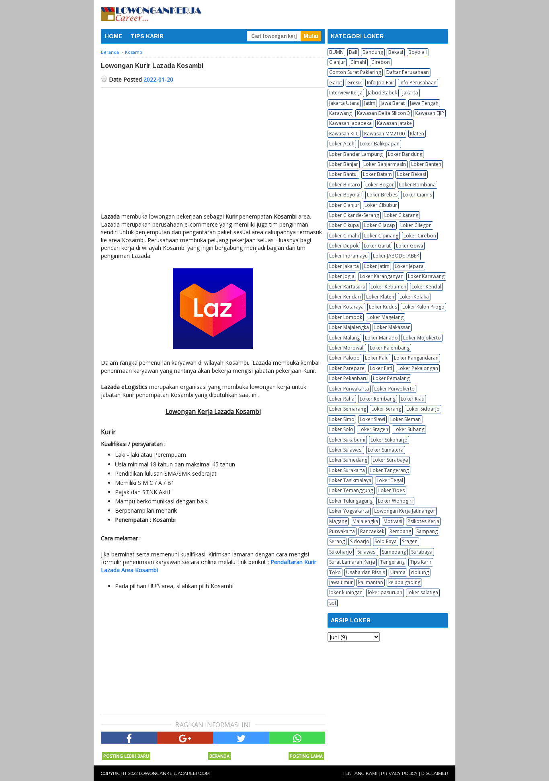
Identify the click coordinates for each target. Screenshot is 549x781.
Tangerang (392, 561)
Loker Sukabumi (347, 439)
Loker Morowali (347, 347)
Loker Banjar (343, 164)
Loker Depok (343, 245)
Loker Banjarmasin (384, 164)
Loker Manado (381, 337)
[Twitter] (241, 738)
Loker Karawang (426, 276)
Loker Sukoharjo (389, 439)
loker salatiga (423, 592)
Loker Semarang (347, 408)
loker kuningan (346, 592)
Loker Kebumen (388, 286)
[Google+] (185, 738)
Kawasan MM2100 (384, 133)
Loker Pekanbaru (348, 378)
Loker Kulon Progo (423, 306)
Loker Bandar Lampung (356, 154)
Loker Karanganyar (381, 276)
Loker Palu (377, 357)
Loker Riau (412, 398)
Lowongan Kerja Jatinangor (404, 510)
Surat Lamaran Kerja (352, 561)
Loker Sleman (405, 419)
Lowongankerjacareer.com (174, 773)
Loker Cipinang (381, 235)
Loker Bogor (379, 184)
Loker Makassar (392, 327)
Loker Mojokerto (422, 337)
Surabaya (421, 551)
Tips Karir (421, 561)
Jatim (369, 103)
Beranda (219, 756)
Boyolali (417, 52)
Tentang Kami (359, 773)
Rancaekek (372, 531)
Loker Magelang (385, 317)
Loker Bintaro (344, 184)
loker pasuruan (385, 592)
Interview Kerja (346, 92)
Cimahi (358, 62)
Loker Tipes (391, 490)
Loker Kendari (345, 296)
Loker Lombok (345, 317)
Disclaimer (434, 773)
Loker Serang (386, 408)
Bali (353, 52)
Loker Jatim (376, 266)
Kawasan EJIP (429, 113)
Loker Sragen (373, 429)
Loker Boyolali (345, 194)
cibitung (420, 572)
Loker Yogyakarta (349, 510)
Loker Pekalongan (417, 368)
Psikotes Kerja (423, 521)
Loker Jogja (341, 276)
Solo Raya (386, 541)
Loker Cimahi (344, 235)
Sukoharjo (340, 551)
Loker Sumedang (348, 459)
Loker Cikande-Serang (354, 215)
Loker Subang (408, 429)
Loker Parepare (347, 368)
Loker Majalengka (349, 327)
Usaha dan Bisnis (365, 572)
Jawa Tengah (424, 103)
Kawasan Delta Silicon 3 (383, 113)
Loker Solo (341, 429)
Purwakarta (342, 531)
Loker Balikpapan (379, 143)
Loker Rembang (377, 398)
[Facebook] (129, 738)
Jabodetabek (382, 92)
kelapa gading (404, 582)
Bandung (373, 52)
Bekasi (395, 52)
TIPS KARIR (147, 36)
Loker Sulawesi (346, 449)
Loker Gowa (409, 245)
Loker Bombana (417, 184)
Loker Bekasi (411, 174)
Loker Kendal (426, 286)
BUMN (336, 52)
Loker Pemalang (391, 378)
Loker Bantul (343, 174)
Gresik (354, 82)
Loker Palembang (390, 347)
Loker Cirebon (420, 235)
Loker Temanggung (351, 490)
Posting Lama (306, 756)
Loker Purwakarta (349, 388)
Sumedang (394, 551)
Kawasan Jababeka (350, 123)
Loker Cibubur (381, 205)
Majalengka (365, 521)
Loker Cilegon (416, 225)
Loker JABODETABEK (396, 255)
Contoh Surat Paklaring (355, 72)
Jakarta (410, 92)
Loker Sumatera (386, 449)
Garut (335, 82)
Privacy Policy (399, 773)
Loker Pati (381, 368)
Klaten (417, 133)
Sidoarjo (359, 541)
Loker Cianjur (344, 205)
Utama (398, 572)
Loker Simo (341, 419)
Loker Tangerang (389, 470)
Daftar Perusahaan (407, 72)
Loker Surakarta (347, 470)
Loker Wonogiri (395, 500)
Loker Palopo (344, 357)
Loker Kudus (383, 306)
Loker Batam (377, 174)
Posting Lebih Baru (126, 756)
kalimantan (370, 582)
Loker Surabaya (390, 459)
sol (332, 602)
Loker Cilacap (379, 225)
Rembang (400, 531)
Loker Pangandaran (416, 357)
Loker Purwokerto (394, 388)
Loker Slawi (372, 419)
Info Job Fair (380, 82)
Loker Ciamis (417, 194)
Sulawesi (367, 551)
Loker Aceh (341, 143)
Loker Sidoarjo (423, 408)
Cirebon (380, 62)
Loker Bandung (405, 154)
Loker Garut (377, 245)
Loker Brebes (382, 194)
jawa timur (341, 582)
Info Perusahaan (417, 82)
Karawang (340, 113)
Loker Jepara (409, 266)
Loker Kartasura (347, 286)
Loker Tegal (390, 480)
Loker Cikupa (344, 225)
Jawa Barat (393, 103)
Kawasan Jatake (394, 123)
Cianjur (337, 62)
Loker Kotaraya (346, 306)
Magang (338, 521)
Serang (337, 541)
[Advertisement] (213, 148)
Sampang (427, 531)
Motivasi (392, 521)
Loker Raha (341, 398)
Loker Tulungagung (351, 500)
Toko (335, 572)
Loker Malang (344, 337)
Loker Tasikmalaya (350, 480)
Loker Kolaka (414, 296)
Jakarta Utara (344, 103)
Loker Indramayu (348, 255)
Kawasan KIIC (344, 133)
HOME (114, 36)
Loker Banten (426, 164)
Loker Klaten (380, 296)
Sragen (410, 541)
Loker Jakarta (344, 266)
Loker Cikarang (401, 215)
